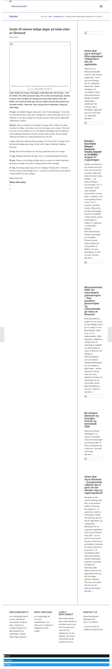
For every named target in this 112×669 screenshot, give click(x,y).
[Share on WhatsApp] (13, 189)
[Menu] (101, 6)
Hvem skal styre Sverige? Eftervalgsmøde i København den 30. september (93, 57)
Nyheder (13, 16)
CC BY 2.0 (48, 89)
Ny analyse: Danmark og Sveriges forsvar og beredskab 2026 (91, 419)
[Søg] (95, 6)
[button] (7, 656)
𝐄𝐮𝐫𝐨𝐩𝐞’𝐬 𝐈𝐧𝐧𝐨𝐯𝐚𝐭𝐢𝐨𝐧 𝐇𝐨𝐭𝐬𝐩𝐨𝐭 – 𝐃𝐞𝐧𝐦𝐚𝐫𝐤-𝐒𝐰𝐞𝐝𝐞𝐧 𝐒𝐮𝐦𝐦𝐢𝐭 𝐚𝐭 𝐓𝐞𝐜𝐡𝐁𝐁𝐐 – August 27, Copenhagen (92, 150)
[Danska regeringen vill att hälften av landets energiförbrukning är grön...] (2, 334)
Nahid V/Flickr (39, 89)
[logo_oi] (18, 6)
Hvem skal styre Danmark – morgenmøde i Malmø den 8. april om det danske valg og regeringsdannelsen (96, 485)
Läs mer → (88, 118)
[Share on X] (13, 185)
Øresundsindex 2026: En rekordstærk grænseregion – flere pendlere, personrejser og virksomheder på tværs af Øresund (93, 300)
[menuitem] (95, 6)
